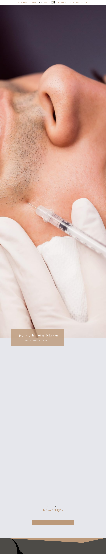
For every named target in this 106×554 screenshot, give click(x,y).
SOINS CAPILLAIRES (65, 2)
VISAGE (39, 2)
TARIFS (82, 2)
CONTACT (87, 2)
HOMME (58, 2)
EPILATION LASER (25, 2)
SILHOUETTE (46, 2)
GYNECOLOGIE (76, 2)
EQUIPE (18, 2)
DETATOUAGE (33, 2)
